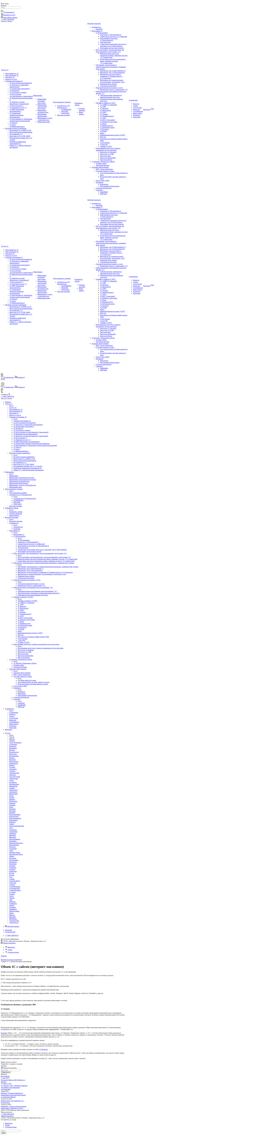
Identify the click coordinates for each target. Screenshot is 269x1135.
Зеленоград (13, 792)
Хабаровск (13, 903)
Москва (12, 739)
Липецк (12, 741)
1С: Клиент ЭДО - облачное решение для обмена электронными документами (14, 1087)
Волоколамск (14, 756)
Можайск (12, 835)
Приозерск (13, 862)
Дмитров (12, 775)
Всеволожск (13, 763)
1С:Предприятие (24, 540)
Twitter (10, 950)
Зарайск (12, 788)
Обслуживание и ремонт (18, 493)
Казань (11, 797)
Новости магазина (9, 1068)
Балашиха (12, 746)
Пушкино (12, 867)
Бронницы (13, 748)
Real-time (4, 1033)
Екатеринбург (14, 784)
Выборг (12, 765)
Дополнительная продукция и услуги (31, 584)
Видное (12, 750)
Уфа (10, 900)
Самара (12, 879)
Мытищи (12, 837)
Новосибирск (14, 845)
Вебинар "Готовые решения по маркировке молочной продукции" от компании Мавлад (13, 1095)
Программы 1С (18, 534)
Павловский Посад (16, 854)
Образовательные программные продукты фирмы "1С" (37, 591)
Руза (10, 877)
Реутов (11, 873)
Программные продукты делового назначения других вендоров (40, 648)
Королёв (12, 813)
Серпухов (12, 883)
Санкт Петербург (15, 742)
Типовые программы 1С (22, 421)
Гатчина (12, 767)
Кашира (12, 799)
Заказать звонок (6, 398)
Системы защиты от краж (27, 680)
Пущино (12, 869)
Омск (11, 850)
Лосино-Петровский (16, 826)
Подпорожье (13, 860)
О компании (13, 712)
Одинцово (13, 849)
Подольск (12, 858)
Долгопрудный (14, 777)
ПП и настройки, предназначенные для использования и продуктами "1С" (44, 557)
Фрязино (12, 902)
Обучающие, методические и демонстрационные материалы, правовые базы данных (48, 567)
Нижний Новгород (16, 843)
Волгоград (13, 754)
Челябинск (13, 909)
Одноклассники (13, 952)
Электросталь (14, 921)
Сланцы (12, 885)
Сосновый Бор (14, 888)
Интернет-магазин (15, 521)
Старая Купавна (15, 890)
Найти (3, 1133)
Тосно (11, 896)
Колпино (12, 811)
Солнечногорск (14, 886)
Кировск (12, 805)
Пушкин (12, 866)
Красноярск (13, 820)
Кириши (12, 803)
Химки (11, 905)
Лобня (11, 824)
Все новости (5, 1076)
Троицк (12, 898)
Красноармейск (14, 814)
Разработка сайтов (15, 512)
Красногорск (13, 816)
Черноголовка (14, 911)
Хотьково (12, 907)
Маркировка (13, 476)
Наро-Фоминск (14, 839)
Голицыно (13, 769)
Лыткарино (13, 831)
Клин (11, 807)
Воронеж (12, 760)
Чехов (11, 913)
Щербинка (13, 919)
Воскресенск (13, 761)
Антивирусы (18, 527)
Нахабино (12, 841)
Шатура (12, 915)
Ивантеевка (13, 794)
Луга (11, 828)
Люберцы (12, 833)
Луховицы (13, 830)
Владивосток (14, 752)
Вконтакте (11, 947)
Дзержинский (14, 773)
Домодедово (13, 778)
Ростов (11, 875)
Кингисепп (13, 801)
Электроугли (13, 922)
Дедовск (12, 771)
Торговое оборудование (21, 673)
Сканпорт (21, 703)
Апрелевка (13, 744)
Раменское (13, 871)
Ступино (12, 892)
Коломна (12, 809)
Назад (11, 406)
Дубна (11, 780)
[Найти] (2, 10)
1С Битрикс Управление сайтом (24, 663)
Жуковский (13, 786)
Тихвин (12, 894)
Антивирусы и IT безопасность (24, 498)
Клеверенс (21, 692)
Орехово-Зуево (14, 852)
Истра (11, 796)
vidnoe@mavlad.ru (9, 943)
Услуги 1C (13, 407)
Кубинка (12, 822)
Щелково (12, 917)
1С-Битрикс (43, 1049)
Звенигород (13, 790)
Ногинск (12, 847)
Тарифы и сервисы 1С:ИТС (28, 601)
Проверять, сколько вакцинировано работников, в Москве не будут (13, 1107)
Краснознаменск (15, 818)
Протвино (12, 864)
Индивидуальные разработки (23, 457)
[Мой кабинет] (2, 375)
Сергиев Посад (14, 881)
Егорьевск (13, 782)
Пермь (11, 856)
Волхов (12, 758)
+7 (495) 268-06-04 (7, 19)
